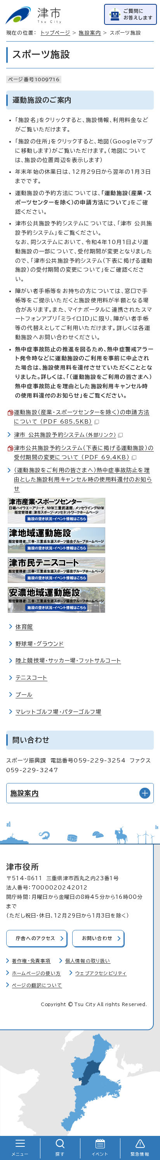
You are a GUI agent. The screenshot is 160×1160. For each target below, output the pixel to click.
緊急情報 (140, 1154)
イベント (100, 1154)
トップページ (55, 32)
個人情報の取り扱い (88, 961)
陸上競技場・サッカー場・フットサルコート (68, 660)
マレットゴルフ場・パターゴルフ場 (58, 712)
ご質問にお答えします (138, 14)
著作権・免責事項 (31, 961)
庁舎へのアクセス (36, 938)
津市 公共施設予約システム (65, 435)
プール (24, 695)
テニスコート (31, 677)
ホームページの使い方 (36, 973)
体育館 (24, 627)
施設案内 (90, 32)
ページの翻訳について (37, 985)
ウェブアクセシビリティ (101, 973)
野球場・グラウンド (40, 644)
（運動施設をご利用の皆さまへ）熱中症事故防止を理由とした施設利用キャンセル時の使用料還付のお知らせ (83, 479)
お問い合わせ (97, 938)
